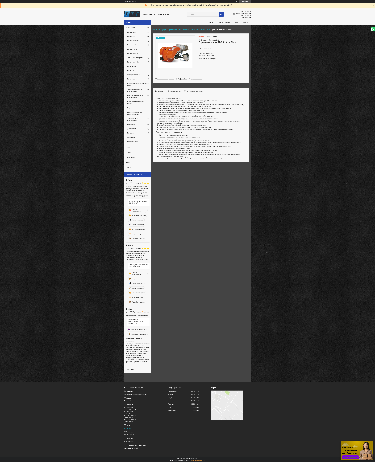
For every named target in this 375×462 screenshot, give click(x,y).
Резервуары (131, 124)
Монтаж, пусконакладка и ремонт (135, 102)
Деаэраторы (131, 128)
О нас (236, 22)
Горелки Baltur (172, 30)
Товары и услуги (223, 22)
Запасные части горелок (135, 58)
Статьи (128, 167)
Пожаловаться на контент (198, 460)
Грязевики (130, 133)
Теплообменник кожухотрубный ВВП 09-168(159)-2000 (136, 321)
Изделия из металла (134, 108)
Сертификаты (130, 157)
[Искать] (221, 14)
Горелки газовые (184, 30)
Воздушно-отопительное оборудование (135, 96)
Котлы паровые (132, 79)
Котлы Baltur (131, 70)
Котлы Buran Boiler (133, 62)
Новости (128, 162)
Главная (210, 22)
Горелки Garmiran (133, 41)
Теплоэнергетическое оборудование (134, 90)
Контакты (245, 22)
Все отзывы (130, 369)
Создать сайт (128, 1)
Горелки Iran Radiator (134, 45)
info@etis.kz (128, 428)
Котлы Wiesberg (132, 66)
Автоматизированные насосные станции (134, 113)
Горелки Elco (131, 36)
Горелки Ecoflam (132, 49)
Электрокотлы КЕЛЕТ (134, 75)
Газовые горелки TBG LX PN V (200, 30)
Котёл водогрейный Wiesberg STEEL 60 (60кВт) (138, 265)
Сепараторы (131, 137)
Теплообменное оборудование (132, 119)
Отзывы (128, 152)
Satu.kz (196, 458)
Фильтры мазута (132, 141)
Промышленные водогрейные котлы (137, 84)
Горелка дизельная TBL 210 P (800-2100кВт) (138, 202)
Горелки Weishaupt (133, 53)
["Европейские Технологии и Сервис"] (132, 14)
